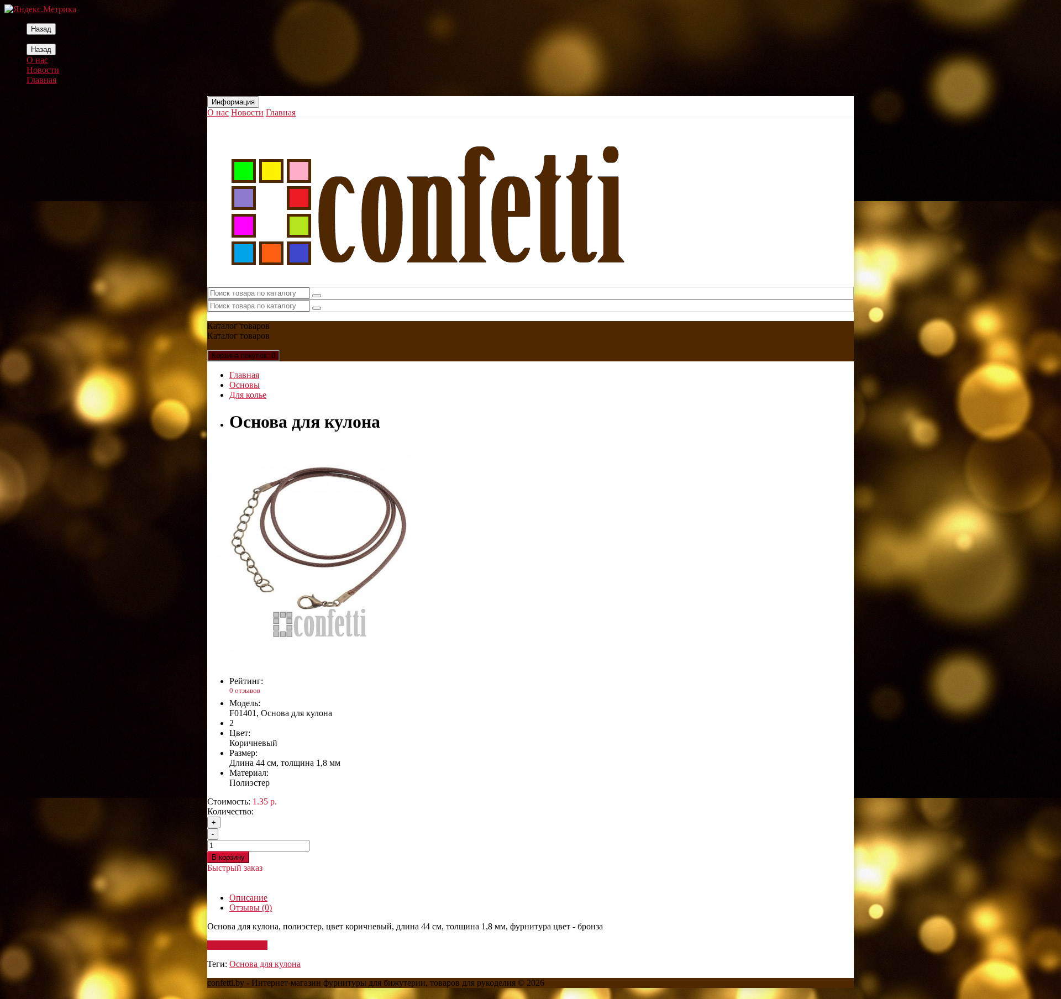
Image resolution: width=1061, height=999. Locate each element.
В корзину (228, 857)
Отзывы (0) (250, 907)
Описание (248, 897)
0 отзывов (244, 690)
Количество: (230, 811)
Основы (244, 385)
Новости (43, 70)
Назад (41, 29)
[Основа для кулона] (317, 662)
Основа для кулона (265, 964)
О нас (37, 60)
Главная (41, 80)
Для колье (247, 394)
